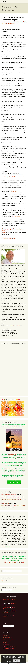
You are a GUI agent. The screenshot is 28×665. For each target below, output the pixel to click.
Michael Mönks (6, 615)
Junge (5, 23)
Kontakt (4, 642)
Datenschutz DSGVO (7, 637)
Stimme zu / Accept (16, 661)
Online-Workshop (12, 454)
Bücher (3, 232)
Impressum (5, 635)
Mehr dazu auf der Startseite (14, 562)
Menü (2, 1)
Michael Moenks (6, 599)
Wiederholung (14, 23)
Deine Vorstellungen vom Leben (8, 494)
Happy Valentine (5, 503)
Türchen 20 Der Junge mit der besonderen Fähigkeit (12, 18)
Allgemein (16, 22)
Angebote (13, 191)
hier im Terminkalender (15, 325)
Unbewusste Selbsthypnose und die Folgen (11, 499)
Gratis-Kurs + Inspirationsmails (10, 640)
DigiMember (18, 663)
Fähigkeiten (23, 22)
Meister (9, 23)
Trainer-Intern (6, 644)
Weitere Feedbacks (7, 546)
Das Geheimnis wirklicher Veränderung (10, 497)
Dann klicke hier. (16, 216)
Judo (2, 23)
